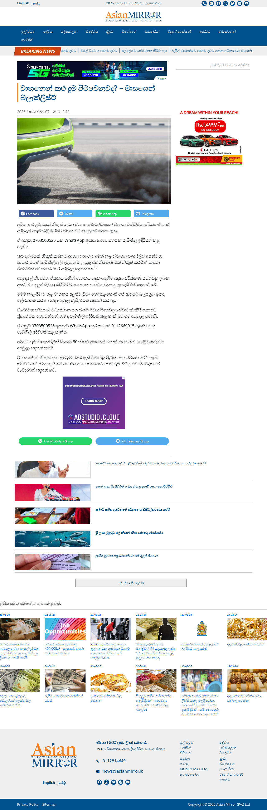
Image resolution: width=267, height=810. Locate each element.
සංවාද (184, 763)
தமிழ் (36, 3)
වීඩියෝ (185, 753)
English (23, 3)
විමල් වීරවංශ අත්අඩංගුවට (89, 50)
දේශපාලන (69, 31)
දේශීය (48, 31)
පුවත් (232, 65)
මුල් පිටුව (28, 31)
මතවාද (185, 758)
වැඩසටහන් (227, 31)
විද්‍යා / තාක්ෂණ (179, 31)
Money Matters (194, 769)
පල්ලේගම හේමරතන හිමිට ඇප (134, 50)
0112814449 (114, 760)
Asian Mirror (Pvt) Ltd (232, 804)
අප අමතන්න (189, 774)
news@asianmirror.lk (123, 771)
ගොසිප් (27, 39)
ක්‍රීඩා (109, 31)
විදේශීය (92, 31)
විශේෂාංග (129, 31)
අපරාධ (204, 31)
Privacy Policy (27, 804)
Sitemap (48, 804)
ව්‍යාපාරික (152, 31)
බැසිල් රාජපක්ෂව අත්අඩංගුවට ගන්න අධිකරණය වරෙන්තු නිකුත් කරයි (211, 50)
